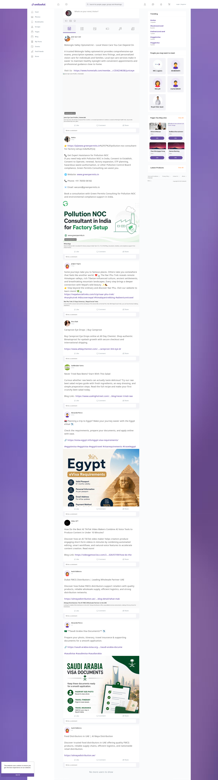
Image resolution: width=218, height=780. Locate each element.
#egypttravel (95, 446)
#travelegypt (129, 446)
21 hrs (72, 367)
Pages (36, 32)
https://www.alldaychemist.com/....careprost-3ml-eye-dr (92, 348)
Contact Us (175, 176)
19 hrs (72, 324)
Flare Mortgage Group (158, 151)
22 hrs (72, 415)
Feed (36, 12)
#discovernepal (86, 297)
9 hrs (72, 39)
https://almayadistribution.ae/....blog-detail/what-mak (92, 598)
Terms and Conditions (153, 176)
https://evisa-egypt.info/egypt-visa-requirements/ (93, 440)
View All (181, 118)
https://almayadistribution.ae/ (79, 755)
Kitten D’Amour (156, 131)
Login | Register (181, 4)
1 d (72, 523)
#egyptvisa (82, 446)
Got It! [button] (18, 775)
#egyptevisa (70, 446)
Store (36, 56)
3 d (72, 730)
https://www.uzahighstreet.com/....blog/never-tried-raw (104, 396)
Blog (36, 37)
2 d (72, 573)
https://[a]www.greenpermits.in (84, 145)
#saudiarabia (95, 653)
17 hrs (72, 139)
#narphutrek (70, 297)
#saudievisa (82, 653)
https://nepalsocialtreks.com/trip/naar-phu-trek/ (89, 294)
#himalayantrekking (104, 297)
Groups (37, 27)
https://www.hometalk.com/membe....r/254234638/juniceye (104, 70)
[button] (66, 4)
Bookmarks (39, 22)
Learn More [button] (8, 770)
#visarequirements (112, 446)
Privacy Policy (165, 176)
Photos (37, 17)
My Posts (38, 42)
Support (66, 778)
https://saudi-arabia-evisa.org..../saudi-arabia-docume (95, 647)
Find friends (39, 51)
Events (37, 46)
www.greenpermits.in (88, 174)
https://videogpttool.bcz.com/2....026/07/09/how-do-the (103, 554)
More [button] (149, 180)
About (183, 176)
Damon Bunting (174, 151)
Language (150, 178)
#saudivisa (69, 653)
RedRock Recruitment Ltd (177, 131)
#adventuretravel (124, 297)
